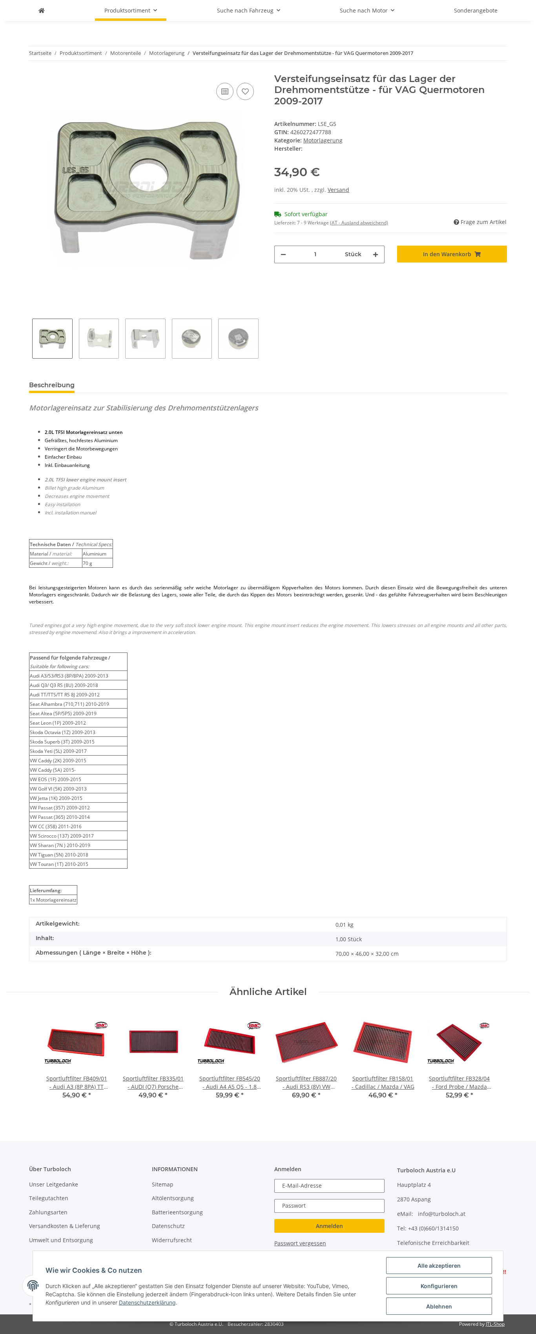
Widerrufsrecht (172, 1240)
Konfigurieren (439, 1286)
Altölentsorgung (173, 1198)
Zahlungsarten (48, 1212)
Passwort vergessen (300, 1243)
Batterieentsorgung (177, 1212)
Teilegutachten (48, 1198)
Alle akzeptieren (439, 1265)
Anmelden (329, 1226)
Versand (338, 189)
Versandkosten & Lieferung (64, 1226)
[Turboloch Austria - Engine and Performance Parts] (41, 10)
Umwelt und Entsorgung (61, 1240)
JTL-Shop (495, 1324)
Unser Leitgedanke (53, 1184)
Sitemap (162, 1184)
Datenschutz (168, 1226)
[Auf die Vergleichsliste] (224, 91)
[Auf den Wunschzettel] (245, 91)
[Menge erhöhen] (375, 254)
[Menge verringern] (283, 254)
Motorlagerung (323, 140)
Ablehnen (439, 1306)
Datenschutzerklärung (147, 1302)
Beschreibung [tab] (52, 385)
